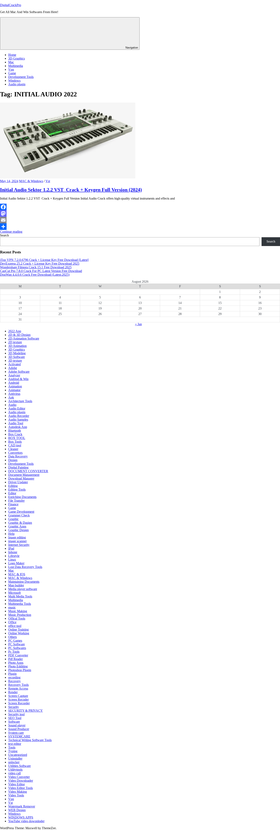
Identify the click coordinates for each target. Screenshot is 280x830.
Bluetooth (14, 430)
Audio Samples (18, 419)
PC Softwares (17, 648)
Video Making (17, 791)
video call (14, 773)
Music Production (19, 615)
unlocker (13, 762)
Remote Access (18, 688)
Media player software (22, 589)
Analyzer (14, 375)
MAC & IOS (16, 574)
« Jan (138, 324)
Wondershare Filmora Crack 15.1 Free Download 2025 (36, 267)
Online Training (18, 629)
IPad (11, 548)
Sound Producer (18, 729)
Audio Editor (16, 408)
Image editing (17, 537)
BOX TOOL (16, 438)
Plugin (12, 673)
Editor (12, 493)
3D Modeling (17, 353)
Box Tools (15, 441)
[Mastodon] (140, 213)
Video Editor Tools (20, 788)
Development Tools (21, 77)
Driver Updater (18, 482)
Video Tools (16, 795)
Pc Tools (13, 651)
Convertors (15, 452)
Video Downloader (20, 780)
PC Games (15, 640)
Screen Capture (18, 696)
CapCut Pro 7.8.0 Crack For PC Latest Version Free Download (41, 271)
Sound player (16, 725)
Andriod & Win (18, 379)
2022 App (14, 331)
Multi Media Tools (20, 596)
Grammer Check (19, 515)
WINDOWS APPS (20, 817)
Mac (11, 62)
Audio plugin (16, 84)
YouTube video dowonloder (26, 821)
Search (4, 235)
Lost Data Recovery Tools (25, 567)
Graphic (13, 519)
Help (11, 533)
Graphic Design (18, 530)
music (12, 607)
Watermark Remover (21, 806)
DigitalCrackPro (10, 5)
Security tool (16, 714)
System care (16, 732)
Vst (48, 181)
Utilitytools (15, 769)
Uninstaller (15, 758)
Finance (13, 504)
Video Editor (16, 784)
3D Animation (17, 346)
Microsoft (14, 592)
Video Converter (19, 777)
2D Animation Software (23, 338)
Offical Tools (16, 618)
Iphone (12, 552)
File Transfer (16, 500)
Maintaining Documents (23, 581)
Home (12, 54)
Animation (15, 386)
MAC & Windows (31, 181)
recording (14, 677)
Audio (12, 405)
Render (13, 692)
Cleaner (13, 449)
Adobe (12, 368)
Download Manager (21, 478)
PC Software (16, 644)
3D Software (16, 357)
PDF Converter (18, 655)
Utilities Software (19, 766)
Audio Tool (15, 423)
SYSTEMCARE (19, 736)
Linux (12, 559)
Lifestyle (13, 556)
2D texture (15, 342)
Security (13, 707)
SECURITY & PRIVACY (25, 710)
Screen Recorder (19, 703)
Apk (11, 397)
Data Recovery (18, 456)
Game (12, 73)
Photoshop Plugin (19, 670)
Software (14, 721)
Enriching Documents (22, 497)
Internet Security (19, 545)
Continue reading (11, 231)
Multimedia (15, 66)
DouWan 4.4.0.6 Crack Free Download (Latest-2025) (34, 274)
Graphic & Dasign (20, 522)
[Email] (140, 220)
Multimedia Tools (19, 603)
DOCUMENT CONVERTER (28, 471)
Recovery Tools (18, 685)
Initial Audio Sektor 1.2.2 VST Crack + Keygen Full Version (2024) (71, 189)
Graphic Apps (17, 526)
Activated (14, 364)
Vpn (11, 69)
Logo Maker (16, 563)
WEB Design (17, 810)
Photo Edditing (18, 666)
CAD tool (14, 445)
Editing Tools (17, 489)
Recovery (14, 681)
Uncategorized (17, 755)
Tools (11, 747)
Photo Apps (15, 662)
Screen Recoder (18, 699)
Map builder (16, 585)
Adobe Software (19, 371)
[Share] (140, 226)
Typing (12, 751)
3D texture (15, 360)
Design (12, 460)
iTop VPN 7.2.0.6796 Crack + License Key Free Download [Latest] (44, 260)
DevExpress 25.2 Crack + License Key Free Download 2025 (39, 263)
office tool (14, 626)
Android (13, 382)
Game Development (21, 511)
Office (12, 622)
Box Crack (15, 434)
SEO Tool (14, 718)
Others (12, 637)
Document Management (23, 475)
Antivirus (14, 393)
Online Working (18, 633)
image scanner (17, 541)
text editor (14, 743)
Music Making (17, 611)
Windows (14, 80)
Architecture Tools (20, 401)
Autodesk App (17, 427)
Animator (14, 390)
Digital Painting (18, 467)
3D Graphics (16, 58)
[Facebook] (140, 207)
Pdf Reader (15, 659)
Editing (13, 486)
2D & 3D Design (19, 335)
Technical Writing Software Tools (30, 740)
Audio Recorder (18, 416)
